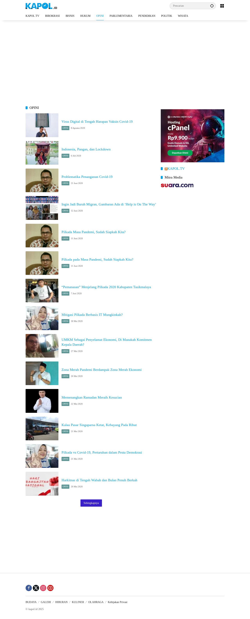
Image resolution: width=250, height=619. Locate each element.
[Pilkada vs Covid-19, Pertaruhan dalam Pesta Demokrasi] (42, 456)
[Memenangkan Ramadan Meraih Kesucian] (42, 401)
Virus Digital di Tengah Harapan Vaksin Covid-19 (97, 121)
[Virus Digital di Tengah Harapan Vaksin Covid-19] (42, 125)
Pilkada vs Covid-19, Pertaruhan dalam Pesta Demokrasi (102, 452)
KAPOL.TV (176, 169)
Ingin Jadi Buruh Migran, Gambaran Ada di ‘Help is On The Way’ (109, 204)
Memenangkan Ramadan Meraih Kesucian (92, 397)
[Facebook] (29, 588)
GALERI (46, 602)
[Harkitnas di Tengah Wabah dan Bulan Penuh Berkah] (42, 483)
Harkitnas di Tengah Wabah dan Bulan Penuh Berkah (99, 480)
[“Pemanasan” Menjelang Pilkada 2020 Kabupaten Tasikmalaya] (42, 290)
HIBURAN (61, 602)
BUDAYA (31, 602)
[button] (212, 6)
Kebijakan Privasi (117, 602)
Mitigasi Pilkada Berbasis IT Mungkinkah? (92, 315)
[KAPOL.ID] (41, 5)
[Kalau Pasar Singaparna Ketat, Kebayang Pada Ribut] (42, 428)
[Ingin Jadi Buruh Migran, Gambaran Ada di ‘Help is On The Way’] (42, 208)
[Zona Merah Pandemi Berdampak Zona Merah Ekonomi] (42, 373)
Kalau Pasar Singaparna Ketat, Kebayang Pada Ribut (99, 425)
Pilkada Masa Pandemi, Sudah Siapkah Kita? (94, 232)
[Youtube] (50, 588)
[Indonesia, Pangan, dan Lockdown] (42, 153)
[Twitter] (36, 588)
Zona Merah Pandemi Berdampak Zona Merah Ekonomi (102, 370)
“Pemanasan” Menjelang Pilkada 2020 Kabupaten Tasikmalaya (106, 287)
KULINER (78, 602)
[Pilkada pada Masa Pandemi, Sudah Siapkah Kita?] (42, 263)
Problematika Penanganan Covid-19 (87, 177)
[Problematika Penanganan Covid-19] (42, 180)
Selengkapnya (91, 503)
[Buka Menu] (222, 6)
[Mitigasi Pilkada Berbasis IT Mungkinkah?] (42, 318)
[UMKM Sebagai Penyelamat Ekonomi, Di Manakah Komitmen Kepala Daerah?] (42, 346)
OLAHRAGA (96, 602)
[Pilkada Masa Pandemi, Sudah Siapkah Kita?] (42, 235)
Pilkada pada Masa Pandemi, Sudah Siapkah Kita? (97, 259)
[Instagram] (43, 588)
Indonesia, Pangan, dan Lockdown (86, 149)
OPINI (65, 128)
